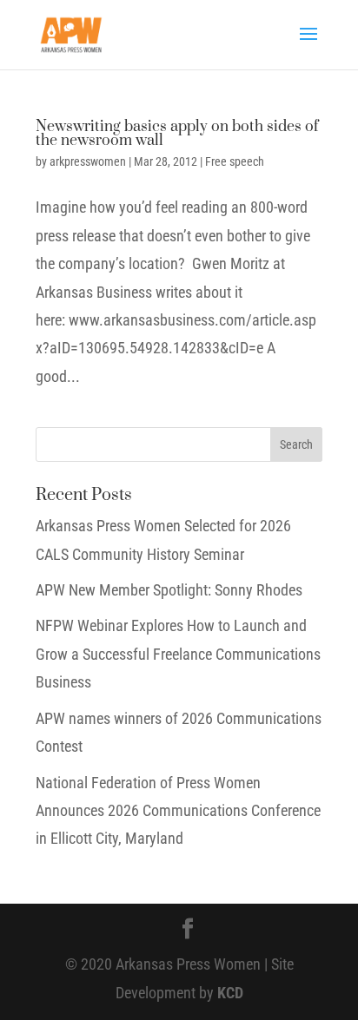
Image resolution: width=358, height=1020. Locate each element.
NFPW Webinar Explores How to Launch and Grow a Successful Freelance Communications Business (178, 653)
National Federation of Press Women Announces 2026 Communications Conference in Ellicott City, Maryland (178, 810)
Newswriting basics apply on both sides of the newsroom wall (177, 133)
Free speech (234, 161)
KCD (230, 993)
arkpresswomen (88, 161)
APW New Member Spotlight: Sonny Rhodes (169, 590)
